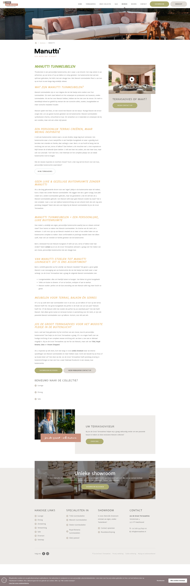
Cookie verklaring (130, 554)
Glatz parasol (74, 538)
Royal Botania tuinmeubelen (75, 531)
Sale (116, 4)
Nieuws (134, 4)
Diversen (41, 536)
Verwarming (42, 528)
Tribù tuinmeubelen (77, 516)
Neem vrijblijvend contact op (79, 370)
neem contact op (124, 105)
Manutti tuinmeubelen (78, 520)
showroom (159, 4)
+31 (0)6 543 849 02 (139, 528)
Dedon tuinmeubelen (77, 525)
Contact (143, 4)
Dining (40, 392)
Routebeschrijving (108, 532)
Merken (124, 4)
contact (47, 247)
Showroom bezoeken (48, 370)
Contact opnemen (108, 528)
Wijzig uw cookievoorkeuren (146, 554)
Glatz (43, 345)
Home (80, 4)
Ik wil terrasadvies (45, 171)
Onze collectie (105, 4)
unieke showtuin (77, 351)
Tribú (93, 342)
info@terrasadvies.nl (139, 532)
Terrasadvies (91, 4)
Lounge (40, 385)
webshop (178, 4)
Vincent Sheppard (53, 345)
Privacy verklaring (118, 554)
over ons (95, 441)
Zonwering (42, 524)
